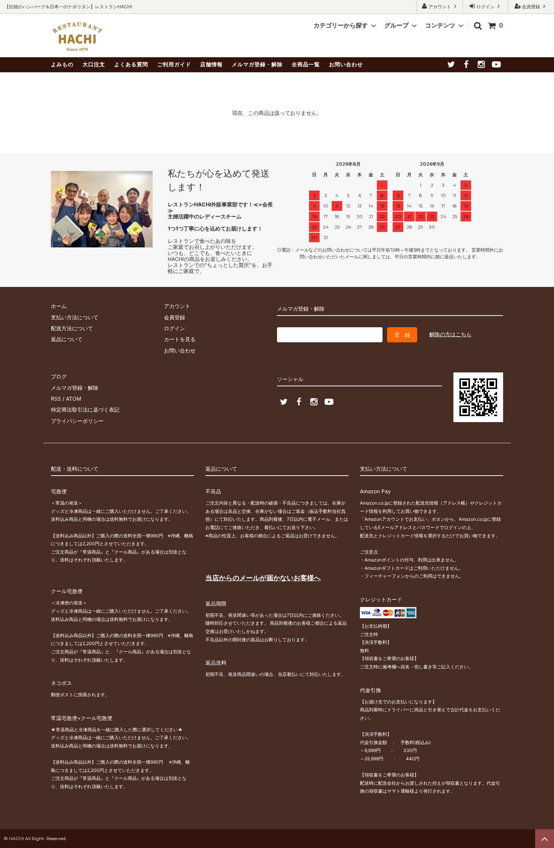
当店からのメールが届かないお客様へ (263, 578)
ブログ (59, 376)
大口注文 (94, 64)
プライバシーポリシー (77, 421)
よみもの (62, 64)
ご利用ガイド (174, 64)
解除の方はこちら (450, 334)
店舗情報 (211, 64)
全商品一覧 (306, 64)
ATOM (73, 398)
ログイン (485, 6)
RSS (56, 398)
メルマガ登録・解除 (257, 64)
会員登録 (531, 6)
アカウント (439, 6)
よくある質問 (131, 64)
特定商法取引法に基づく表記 (85, 409)
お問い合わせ (346, 64)
